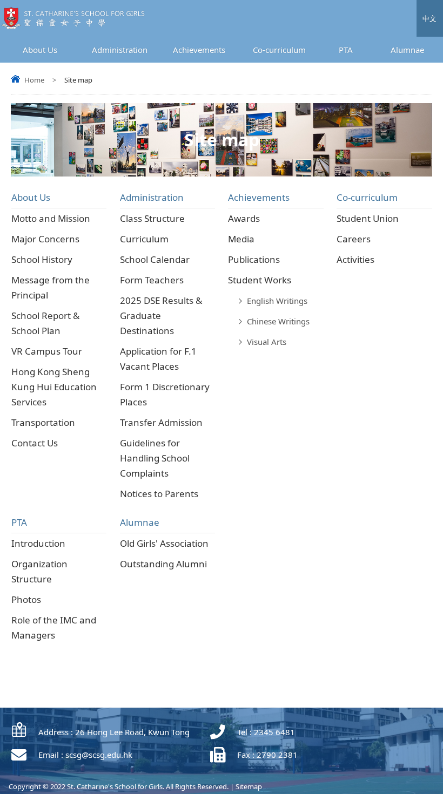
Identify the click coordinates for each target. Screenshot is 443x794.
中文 (429, 18)
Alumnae (407, 49)
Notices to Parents (159, 493)
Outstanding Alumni (163, 564)
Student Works (259, 280)
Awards (244, 218)
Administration (119, 49)
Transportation (43, 422)
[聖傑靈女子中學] (76, 27)
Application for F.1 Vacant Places (158, 358)
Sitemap (249, 786)
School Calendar (155, 259)
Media (241, 239)
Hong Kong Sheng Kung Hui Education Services (54, 386)
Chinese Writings (278, 321)
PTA (346, 49)
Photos (26, 599)
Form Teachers (152, 280)
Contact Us (34, 443)
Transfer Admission (161, 422)
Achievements (199, 49)
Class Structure (152, 218)
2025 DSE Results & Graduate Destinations (161, 315)
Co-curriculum (279, 49)
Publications (254, 259)
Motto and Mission (50, 218)
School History (41, 259)
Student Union (368, 218)
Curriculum (144, 239)
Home (34, 80)
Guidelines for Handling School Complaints (155, 458)
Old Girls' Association (164, 543)
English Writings (277, 300)
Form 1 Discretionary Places (165, 394)
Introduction (38, 543)
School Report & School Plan (45, 323)
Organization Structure (39, 571)
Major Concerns (45, 239)
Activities (355, 259)
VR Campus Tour (46, 351)
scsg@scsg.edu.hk (98, 754)
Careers (354, 239)
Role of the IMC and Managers (53, 627)
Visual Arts (266, 341)
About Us (40, 49)
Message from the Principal (50, 287)
